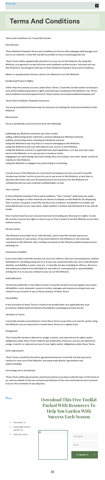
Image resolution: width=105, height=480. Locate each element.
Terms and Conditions (45, 21)
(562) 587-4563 (20, 434)
